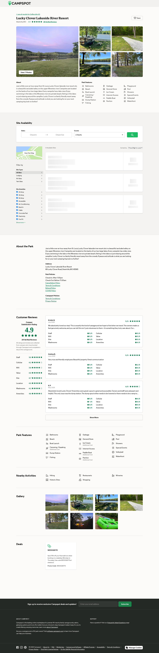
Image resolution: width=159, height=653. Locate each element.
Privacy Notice (50, 301)
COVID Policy (50, 290)
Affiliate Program (89, 647)
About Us (46, 647)
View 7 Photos (26, 72)
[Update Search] (132, 134)
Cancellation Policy (52, 283)
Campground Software (73, 647)
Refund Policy (50, 288)
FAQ (52, 647)
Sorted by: (123, 148)
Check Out (60, 135)
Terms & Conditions (52, 285)
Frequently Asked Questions (116, 623)
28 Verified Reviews (50, 22)
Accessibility (101, 647)
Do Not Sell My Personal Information (73, 649)
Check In (33, 135)
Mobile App (60, 647)
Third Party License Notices (49, 649)
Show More (94, 417)
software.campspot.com (55, 631)
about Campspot (52, 627)
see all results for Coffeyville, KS (28, 14)
